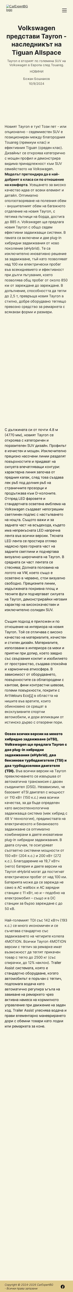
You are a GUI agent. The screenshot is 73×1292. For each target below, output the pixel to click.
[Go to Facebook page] (62, 1287)
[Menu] (64, 10)
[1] (31, 696)
